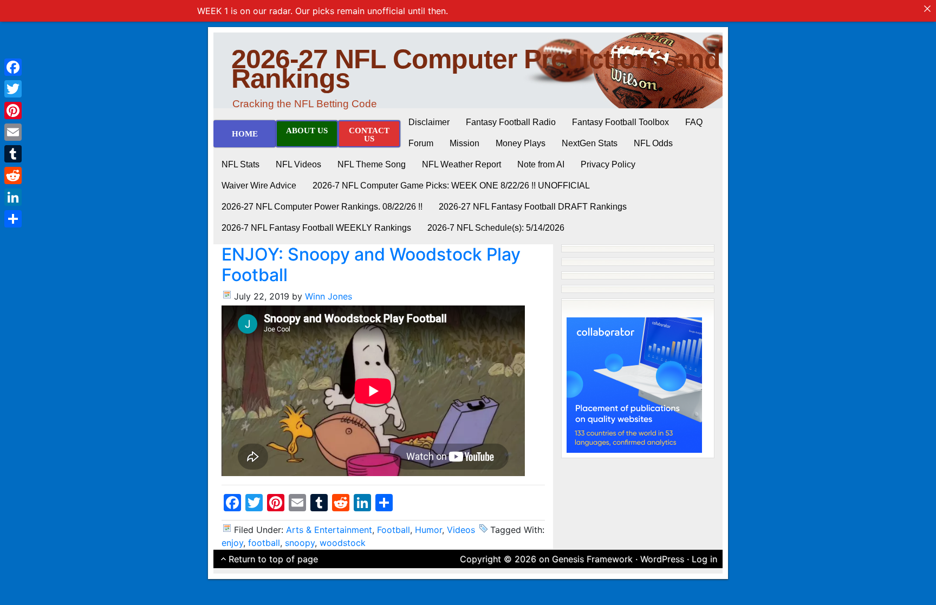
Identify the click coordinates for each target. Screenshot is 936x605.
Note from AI (540, 164)
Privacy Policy (608, 164)
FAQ (694, 122)
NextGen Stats (590, 143)
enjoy (232, 542)
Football (393, 529)
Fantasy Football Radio (511, 122)
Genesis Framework (592, 559)
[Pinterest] (13, 110)
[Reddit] (13, 175)
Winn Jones (328, 296)
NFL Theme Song (371, 164)
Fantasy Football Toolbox (620, 122)
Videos (461, 529)
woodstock (343, 542)
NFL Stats (240, 164)
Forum (420, 143)
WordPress (662, 559)
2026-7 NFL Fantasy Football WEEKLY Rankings (316, 227)
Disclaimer (429, 122)
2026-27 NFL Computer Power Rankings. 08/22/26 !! (322, 206)
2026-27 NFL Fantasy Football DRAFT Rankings (533, 206)
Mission (464, 143)
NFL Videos (298, 164)
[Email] (13, 132)
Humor (428, 529)
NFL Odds (653, 143)
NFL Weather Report (461, 164)
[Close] (927, 8)
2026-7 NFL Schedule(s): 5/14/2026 (495, 227)
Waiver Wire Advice (259, 185)
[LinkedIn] (13, 197)
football (264, 542)
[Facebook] (13, 67)
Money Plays (520, 143)
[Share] (13, 219)
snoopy (300, 542)
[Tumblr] (13, 154)
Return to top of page (273, 559)
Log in (704, 559)
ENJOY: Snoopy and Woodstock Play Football (371, 264)
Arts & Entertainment (329, 529)
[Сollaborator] (634, 384)
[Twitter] (13, 89)
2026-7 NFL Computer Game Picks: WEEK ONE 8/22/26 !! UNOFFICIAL (451, 185)
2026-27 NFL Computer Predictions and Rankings (475, 69)
